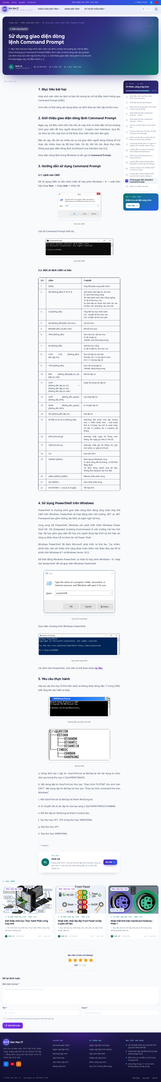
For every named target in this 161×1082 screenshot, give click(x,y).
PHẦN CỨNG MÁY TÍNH (48, 9)
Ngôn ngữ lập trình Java (99, 1045)
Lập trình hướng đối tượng (100, 1066)
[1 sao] (70, 960)
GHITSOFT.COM (42, 1078)
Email (85, 1008)
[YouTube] (156, 2)
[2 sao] (75, 960)
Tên (5, 1008)
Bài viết (109, 862)
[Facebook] (151, 2)
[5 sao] (91, 960)
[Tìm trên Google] (156, 9)
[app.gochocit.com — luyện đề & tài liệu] (18, 1064)
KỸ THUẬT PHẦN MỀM (94, 9)
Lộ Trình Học (31, 2)
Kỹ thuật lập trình (60, 1053)
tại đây (98, 668)
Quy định (22, 2)
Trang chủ (13, 23)
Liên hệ (13, 2)
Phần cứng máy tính (30, 23)
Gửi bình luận (14, 1025)
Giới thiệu (6, 2)
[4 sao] (86, 960)
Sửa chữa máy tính (60, 1062)
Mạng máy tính (59, 1066)
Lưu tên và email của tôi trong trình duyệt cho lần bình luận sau (30, 1018)
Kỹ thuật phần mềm (61, 1045)
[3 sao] (80, 960)
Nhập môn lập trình (97, 1058)
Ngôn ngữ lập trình (61, 1049)
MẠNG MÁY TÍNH (72, 9)
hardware (44, 845)
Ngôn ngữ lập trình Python (100, 1049)
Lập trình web (58, 1058)
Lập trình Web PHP (97, 1053)
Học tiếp (131, 205)
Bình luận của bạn (11, 984)
